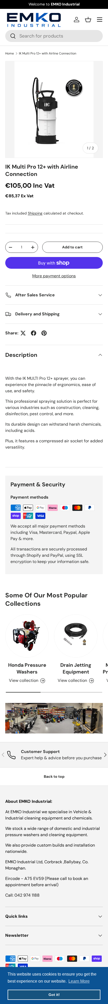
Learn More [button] (79, 981)
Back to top (54, 776)
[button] (88, 19)
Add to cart (72, 247)
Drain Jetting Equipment (75, 668)
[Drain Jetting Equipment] (75, 636)
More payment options (54, 276)
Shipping (35, 213)
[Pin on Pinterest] (44, 333)
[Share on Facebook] (33, 333)
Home (9, 53)
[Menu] (99, 19)
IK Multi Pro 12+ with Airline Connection (47, 53)
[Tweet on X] (23, 333)
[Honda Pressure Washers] (27, 636)
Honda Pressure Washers (27, 668)
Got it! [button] (54, 995)
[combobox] (54, 36)
